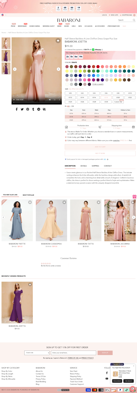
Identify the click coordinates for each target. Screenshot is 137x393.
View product (117, 381)
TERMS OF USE (73, 358)
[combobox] (125, 20)
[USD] (4, 15)
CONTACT (108, 166)
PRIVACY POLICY (87, 358)
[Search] (126, 20)
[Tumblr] (33, 109)
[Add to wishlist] (58, 40)
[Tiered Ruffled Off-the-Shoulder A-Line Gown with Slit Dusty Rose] (85, 220)
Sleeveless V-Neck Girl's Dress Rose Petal (125, 373)
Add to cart (100, 147)
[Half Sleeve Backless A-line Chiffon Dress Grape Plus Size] (17, 302)
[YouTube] (106, 378)
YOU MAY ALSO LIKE (10, 195)
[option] (37, 70)
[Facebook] (16, 109)
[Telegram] (38, 109)
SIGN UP (105, 353)
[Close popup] (133, 366)
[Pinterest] (27, 109)
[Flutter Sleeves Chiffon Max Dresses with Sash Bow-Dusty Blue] (17, 220)
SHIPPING (95, 166)
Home (4, 33)
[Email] (44, 109)
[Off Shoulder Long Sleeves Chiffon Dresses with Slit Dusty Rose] (120, 220)
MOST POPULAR (28, 195)
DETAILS (84, 166)
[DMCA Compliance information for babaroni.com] (63, 390)
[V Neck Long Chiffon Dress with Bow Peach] (51, 220)
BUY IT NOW (100, 153)
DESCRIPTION (70, 166)
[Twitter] (22, 109)
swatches (116, 140)
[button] (15, 69)
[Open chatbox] (132, 389)
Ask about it (128, 381)
